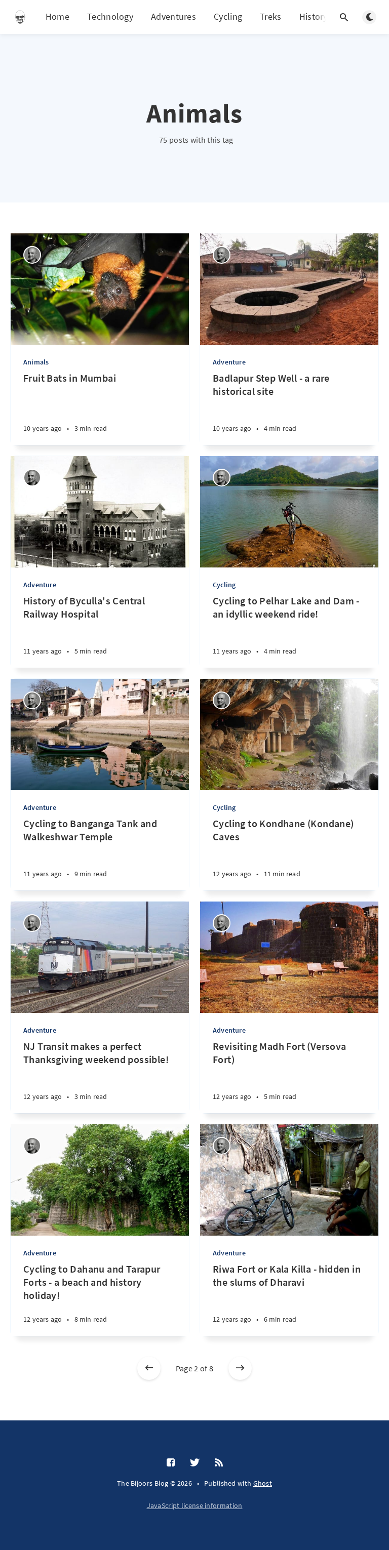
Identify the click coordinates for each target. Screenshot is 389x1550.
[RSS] (219, 1462)
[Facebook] (171, 1462)
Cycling (228, 16)
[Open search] (344, 17)
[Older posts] (240, 1368)
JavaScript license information (195, 1505)
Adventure (229, 361)
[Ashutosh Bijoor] (32, 255)
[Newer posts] (149, 1368)
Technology (110, 16)
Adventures (173, 16)
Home (57, 16)
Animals (36, 361)
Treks (271, 16)
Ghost (263, 1483)
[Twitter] (195, 1462)
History (313, 16)
